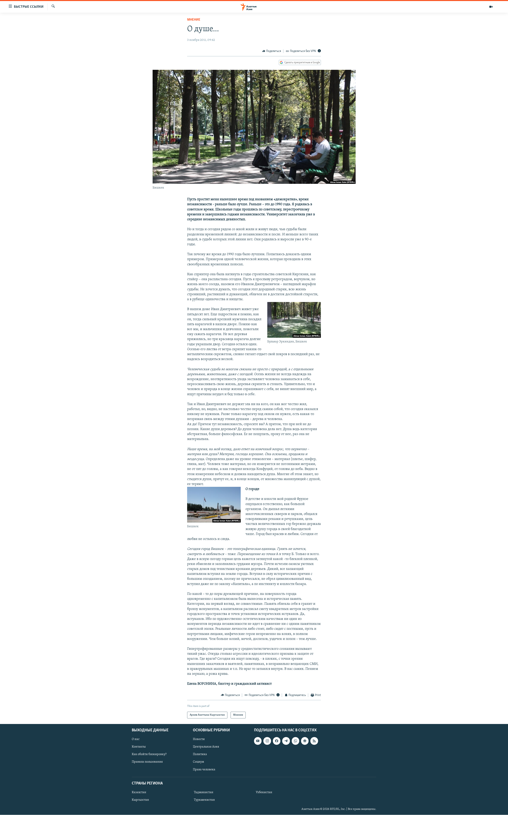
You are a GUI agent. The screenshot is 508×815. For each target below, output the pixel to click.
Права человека (204, 769)
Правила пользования (147, 762)
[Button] (271, 51)
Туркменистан (204, 800)
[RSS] (314, 741)
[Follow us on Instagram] (267, 741)
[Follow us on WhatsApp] (295, 741)
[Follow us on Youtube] (258, 741)
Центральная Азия (206, 746)
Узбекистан (264, 792)
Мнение (193, 20)
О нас (136, 739)
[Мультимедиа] (491, 7)
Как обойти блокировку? (149, 754)
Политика (200, 754)
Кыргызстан (140, 800)
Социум (198, 762)
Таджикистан (203, 792)
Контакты (139, 746)
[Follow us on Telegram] (286, 741)
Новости (199, 739)
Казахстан (139, 792)
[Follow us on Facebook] (276, 741)
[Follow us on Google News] (305, 741)
